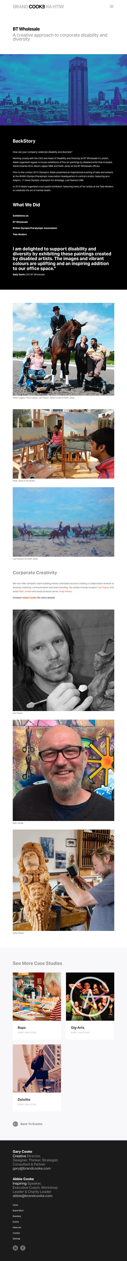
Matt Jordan (25, 591)
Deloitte (24, 1100)
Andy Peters (65, 591)
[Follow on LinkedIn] (15, 1248)
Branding (17, 1216)
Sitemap (16, 1239)
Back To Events (31, 1124)
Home (15, 1205)
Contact (16, 1233)
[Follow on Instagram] (22, 1248)
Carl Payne (103, 587)
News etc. (17, 1227)
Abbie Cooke (29, 597)
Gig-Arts (77, 1028)
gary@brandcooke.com (32, 1168)
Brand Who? (18, 1211)
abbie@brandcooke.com (32, 1195)
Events (16, 1222)
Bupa (22, 1028)
